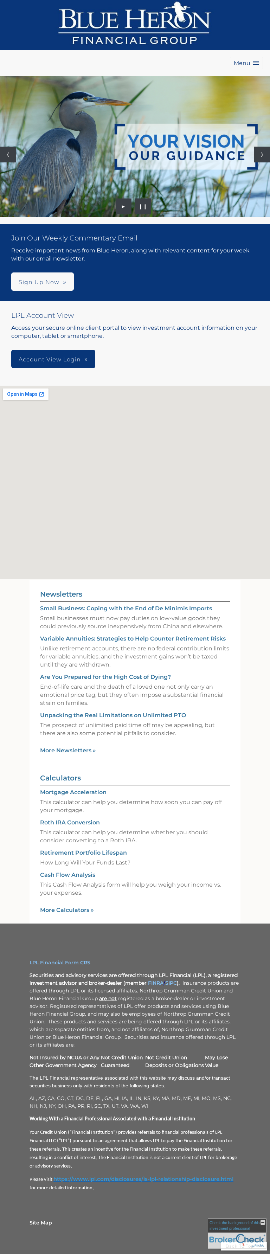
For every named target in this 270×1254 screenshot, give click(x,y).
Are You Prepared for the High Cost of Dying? (105, 677)
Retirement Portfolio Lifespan (83, 852)
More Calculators (67, 910)
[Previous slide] (8, 154)
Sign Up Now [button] (39, 282)
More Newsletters (68, 750)
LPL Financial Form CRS (60, 962)
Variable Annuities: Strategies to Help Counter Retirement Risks (133, 638)
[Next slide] (262, 154)
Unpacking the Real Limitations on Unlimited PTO (113, 715)
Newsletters (61, 594)
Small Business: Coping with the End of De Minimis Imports (126, 608)
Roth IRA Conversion (70, 822)
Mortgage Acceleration (73, 792)
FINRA (155, 983)
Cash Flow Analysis (67, 875)
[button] (246, 63)
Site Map (41, 1223)
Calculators (60, 778)
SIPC (171, 983)
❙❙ (143, 206)
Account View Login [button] (50, 359)
